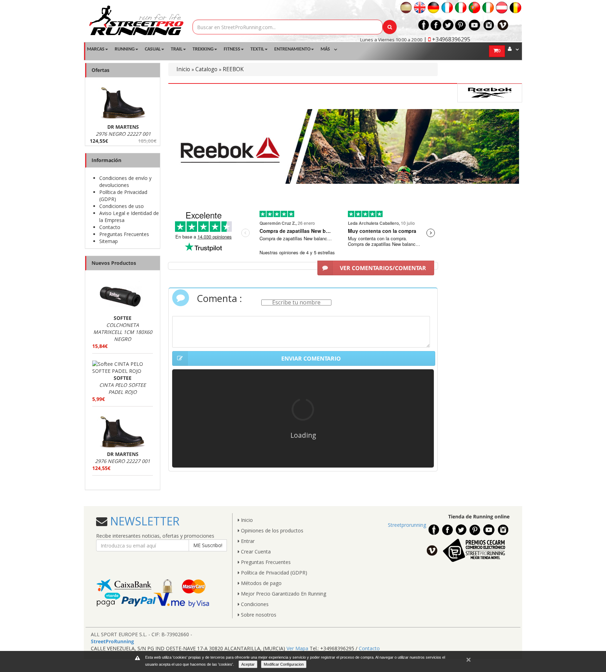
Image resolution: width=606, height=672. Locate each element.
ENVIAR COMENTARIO (311, 358)
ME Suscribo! (207, 545)
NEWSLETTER (143, 521)
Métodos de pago (261, 583)
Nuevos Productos (114, 263)
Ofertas (100, 70)
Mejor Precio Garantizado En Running (283, 593)
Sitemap (108, 241)
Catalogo (206, 69)
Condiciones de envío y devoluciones (125, 181)
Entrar (247, 541)
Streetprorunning (407, 525)
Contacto (109, 227)
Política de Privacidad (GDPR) (273, 572)
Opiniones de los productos (271, 530)
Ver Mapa (297, 648)
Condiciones (254, 604)
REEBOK (233, 69)
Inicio (183, 69)
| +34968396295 (447, 39)
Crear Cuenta (255, 551)
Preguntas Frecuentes (124, 234)
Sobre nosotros (258, 614)
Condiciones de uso (121, 206)
